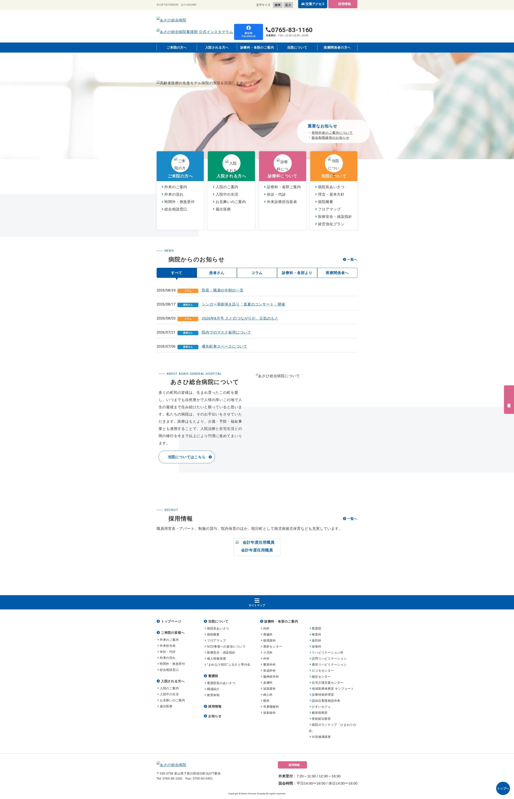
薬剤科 (316, 640)
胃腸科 (268, 634)
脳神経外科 (271, 676)
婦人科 (268, 694)
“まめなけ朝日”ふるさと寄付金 (228, 664)
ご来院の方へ (177, 47)
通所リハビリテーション (329, 664)
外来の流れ (174, 194)
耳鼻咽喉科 (271, 706)
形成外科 (269, 670)
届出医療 (223, 209)
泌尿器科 (269, 688)
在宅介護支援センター (328, 682)
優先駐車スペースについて (224, 346)
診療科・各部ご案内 (284, 187)
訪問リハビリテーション (329, 658)
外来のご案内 (175, 187)
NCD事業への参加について (226, 646)
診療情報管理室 (323, 694)
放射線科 (269, 712)
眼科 (266, 700)
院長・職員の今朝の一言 (223, 290)
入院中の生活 (227, 194)
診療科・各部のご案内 (257, 47)
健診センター (321, 676)
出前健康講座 (321, 736)
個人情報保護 (216, 658)
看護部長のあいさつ (221, 683)
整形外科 (269, 664)
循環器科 (269, 640)
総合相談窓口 (175, 209)
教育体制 (213, 695)
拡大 (288, 5)
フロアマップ (329, 209)
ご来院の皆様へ (173, 632)
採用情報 (344, 4)
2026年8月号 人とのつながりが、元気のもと (240, 318)
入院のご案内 (227, 187)
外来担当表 (168, 645)
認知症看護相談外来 (326, 700)
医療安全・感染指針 (335, 217)
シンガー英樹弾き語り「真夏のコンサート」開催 (243, 304)
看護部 (213, 676)
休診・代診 (276, 194)
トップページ (171, 621)
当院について (297, 47)
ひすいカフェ (321, 706)
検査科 (316, 634)
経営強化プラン (331, 224)
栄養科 (316, 646)
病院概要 (325, 202)
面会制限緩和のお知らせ (330, 137)
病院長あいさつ (331, 187)
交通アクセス (315, 4)
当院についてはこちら (187, 457)
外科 (266, 658)
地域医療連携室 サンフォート (333, 688)
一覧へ (352, 259)
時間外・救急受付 (179, 202)
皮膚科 (268, 682)
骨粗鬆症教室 (321, 718)
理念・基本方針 (331, 194)
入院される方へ (217, 47)
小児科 (268, 652)
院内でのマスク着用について (226, 332)
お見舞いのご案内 (231, 202)
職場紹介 (213, 689)
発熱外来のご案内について (332, 132)
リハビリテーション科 (328, 652)
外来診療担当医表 (282, 202)
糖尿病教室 (320, 712)
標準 (277, 5)
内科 (266, 628)
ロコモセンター (323, 670)
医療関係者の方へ (337, 47)
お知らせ (215, 716)
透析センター (272, 646)
